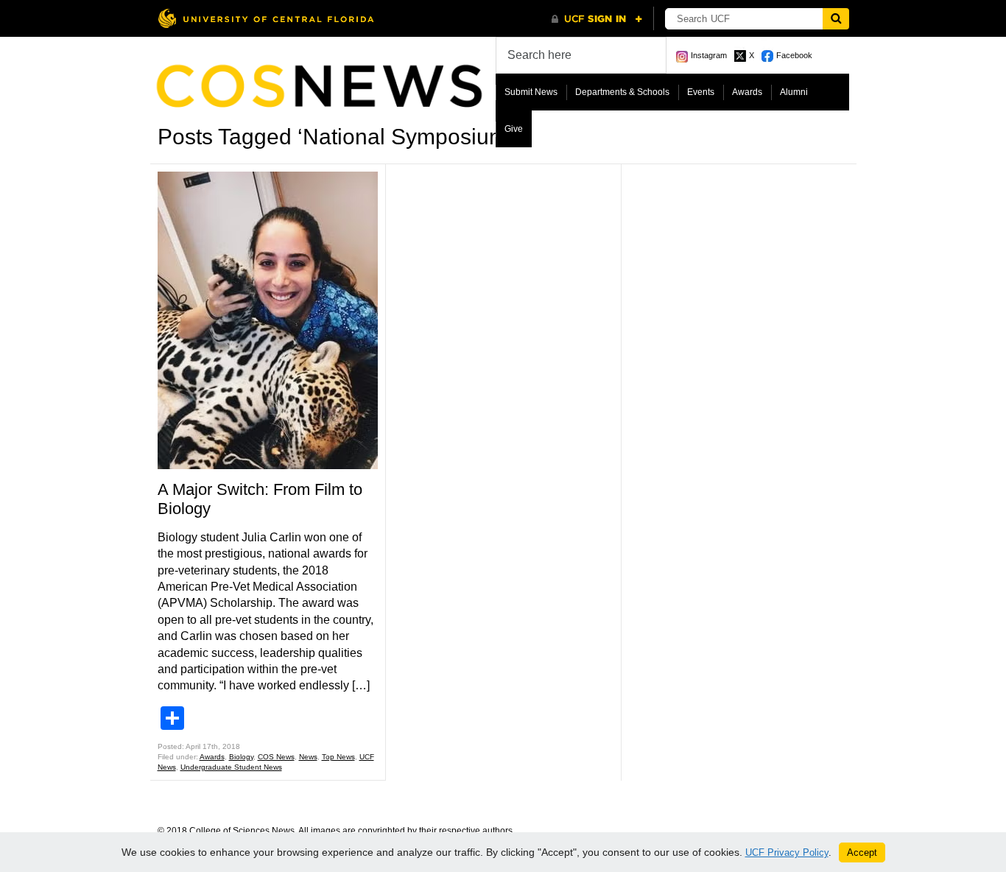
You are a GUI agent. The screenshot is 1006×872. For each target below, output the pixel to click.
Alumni (794, 92)
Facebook (794, 55)
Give (513, 129)
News (308, 757)
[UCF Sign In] (597, 19)
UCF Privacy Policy (787, 852)
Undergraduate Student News (231, 767)
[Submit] (836, 18)
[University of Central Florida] (266, 18)
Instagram (709, 55)
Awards (747, 92)
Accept (862, 852)
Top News (338, 757)
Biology (241, 757)
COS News (276, 757)
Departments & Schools (622, 92)
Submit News (530, 92)
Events (700, 92)
